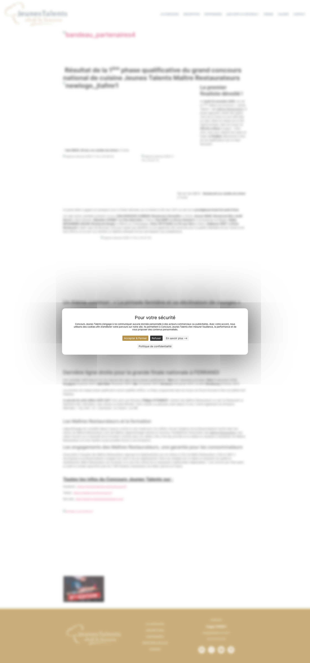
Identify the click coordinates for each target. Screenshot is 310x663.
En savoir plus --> (176, 338)
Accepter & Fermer (135, 338)
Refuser (156, 338)
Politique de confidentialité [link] (155, 346)
